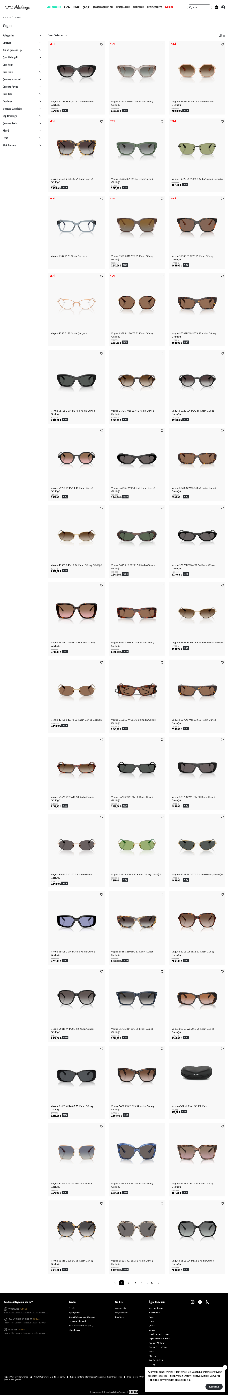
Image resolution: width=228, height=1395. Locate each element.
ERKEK (76, 7)
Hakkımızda (120, 1308)
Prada (151, 1351)
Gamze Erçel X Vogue (158, 1347)
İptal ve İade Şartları (12, 1379)
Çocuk (152, 1325)
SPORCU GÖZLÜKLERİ (103, 7)
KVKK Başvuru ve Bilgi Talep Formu (51, 1376)
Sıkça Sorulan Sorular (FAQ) (81, 1325)
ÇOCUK (86, 7)
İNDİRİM (169, 7)
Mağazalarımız (121, 1312)
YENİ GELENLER (54, 7)
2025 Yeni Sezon (156, 1308)
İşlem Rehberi (75, 1330)
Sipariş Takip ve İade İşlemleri (82, 1317)
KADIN (67, 7)
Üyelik (72, 1308)
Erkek (151, 1321)
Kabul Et (214, 1386)
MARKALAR (138, 7)
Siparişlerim (74, 1312)
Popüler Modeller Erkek (159, 1338)
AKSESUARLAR (123, 7)
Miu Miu (152, 1356)
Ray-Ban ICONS (156, 1360)
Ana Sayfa (7, 17)
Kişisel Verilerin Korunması (18, 1376)
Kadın (151, 1317)
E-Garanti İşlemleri (77, 1321)
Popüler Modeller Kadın (159, 1334)
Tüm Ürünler (154, 1312)
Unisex (152, 1330)
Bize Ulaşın (120, 1317)
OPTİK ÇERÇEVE (154, 7)
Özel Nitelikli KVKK (137, 1376)
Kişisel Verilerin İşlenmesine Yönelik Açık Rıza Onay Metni (97, 1376)
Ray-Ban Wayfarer (157, 1343)
